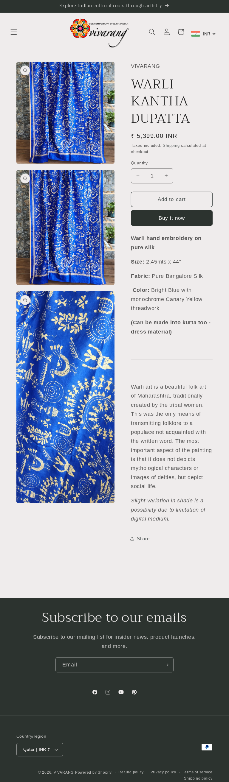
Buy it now (172, 218)
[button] (14, 32)
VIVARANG (64, 772)
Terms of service (198, 772)
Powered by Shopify (93, 772)
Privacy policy (163, 772)
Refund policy (131, 772)
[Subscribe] (166, 665)
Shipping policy (198, 778)
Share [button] (143, 538)
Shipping (171, 145)
